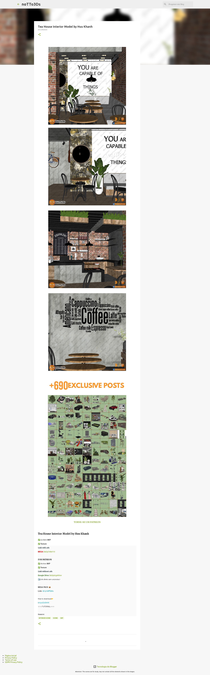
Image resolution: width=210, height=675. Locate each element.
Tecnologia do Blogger (106, 667)
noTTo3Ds (31, 4)
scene (55, 618)
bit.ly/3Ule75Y (49, 552)
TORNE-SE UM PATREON (87, 522)
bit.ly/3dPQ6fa (48, 591)
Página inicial (10, 655)
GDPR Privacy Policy (13, 662)
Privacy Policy (11, 658)
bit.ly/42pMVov (56, 575)
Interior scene (44, 618)
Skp (61, 618)
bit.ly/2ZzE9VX (43, 602)
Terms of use (10, 660)
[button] (39, 34)
